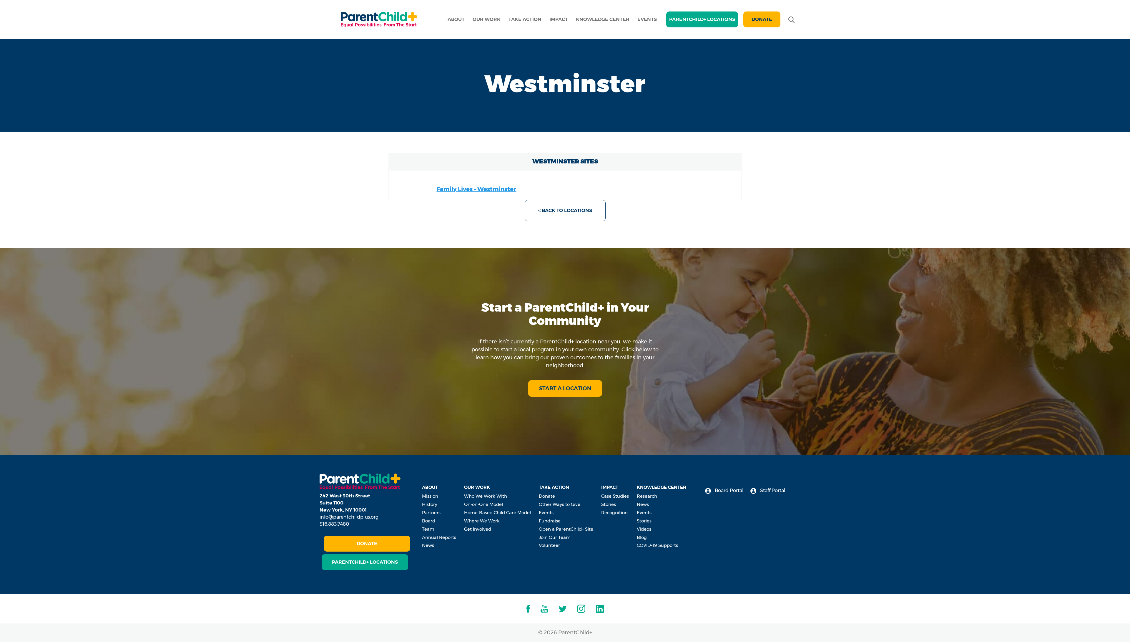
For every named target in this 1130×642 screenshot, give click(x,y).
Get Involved (477, 529)
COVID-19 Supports (657, 545)
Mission (430, 496)
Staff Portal (772, 490)
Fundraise (550, 521)
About (456, 19)
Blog (642, 537)
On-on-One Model (483, 504)
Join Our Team (555, 537)
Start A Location (565, 388)
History (429, 504)
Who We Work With (485, 496)
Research (647, 496)
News (428, 545)
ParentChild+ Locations (365, 562)
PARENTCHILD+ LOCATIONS (702, 19)
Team (428, 529)
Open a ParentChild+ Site (566, 529)
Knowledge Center (602, 19)
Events (647, 19)
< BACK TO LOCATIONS (565, 210)
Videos (644, 529)
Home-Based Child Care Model (497, 512)
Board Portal (729, 490)
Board (428, 521)
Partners (431, 512)
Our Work (487, 19)
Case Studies (615, 496)
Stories (608, 504)
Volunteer (549, 545)
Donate (762, 19)
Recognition (614, 512)
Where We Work (482, 521)
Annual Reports (439, 537)
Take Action (524, 19)
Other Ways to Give (559, 504)
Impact (558, 19)
